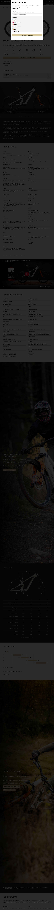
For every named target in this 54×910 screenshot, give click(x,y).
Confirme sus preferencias (27, 35)
